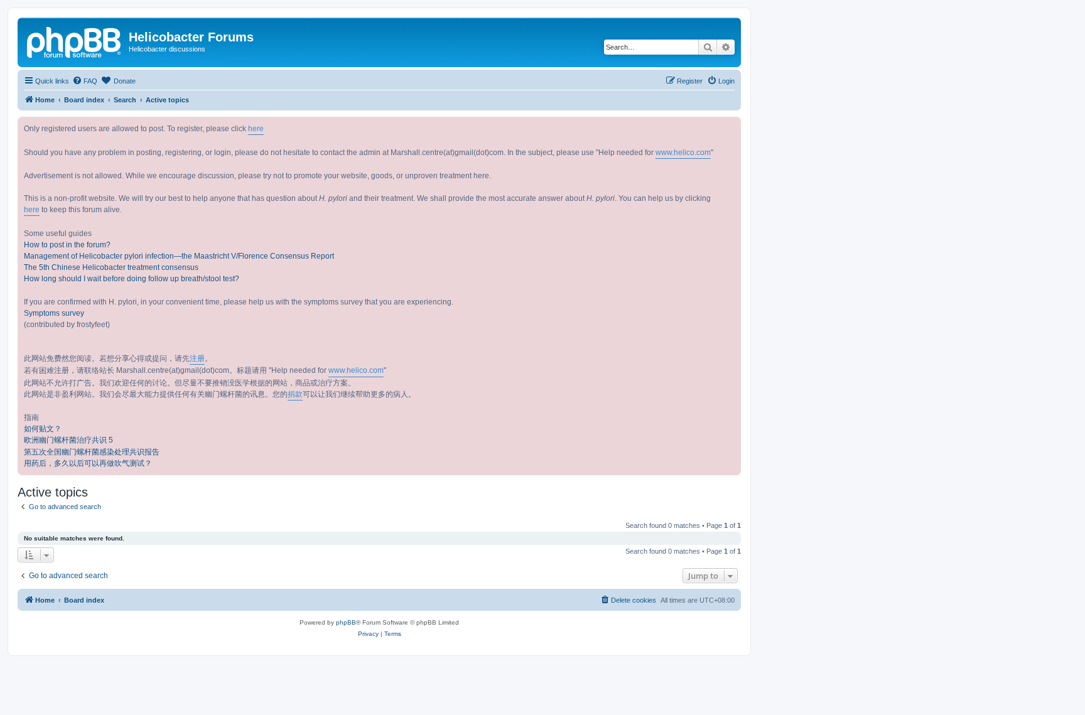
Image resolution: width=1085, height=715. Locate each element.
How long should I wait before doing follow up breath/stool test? (131, 278)
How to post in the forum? (67, 244)
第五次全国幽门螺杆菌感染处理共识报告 (91, 452)
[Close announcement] (731, 127)
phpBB (346, 622)
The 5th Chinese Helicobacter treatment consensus (111, 267)
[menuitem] (84, 81)
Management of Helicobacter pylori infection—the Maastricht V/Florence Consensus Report (179, 256)
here (256, 128)
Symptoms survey (54, 313)
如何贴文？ (43, 428)
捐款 (295, 394)
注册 (197, 358)
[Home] (75, 41)
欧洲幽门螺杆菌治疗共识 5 (68, 440)
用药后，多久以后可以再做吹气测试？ (88, 463)
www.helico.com (683, 152)
